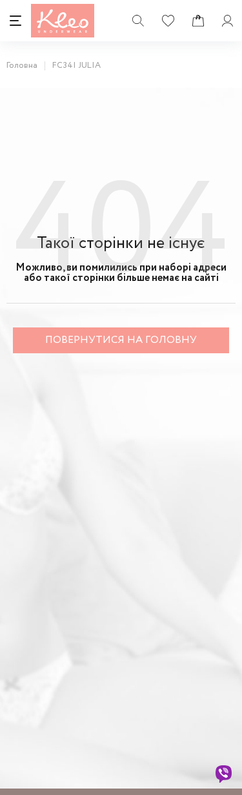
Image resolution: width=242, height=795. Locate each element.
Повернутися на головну (121, 340)
